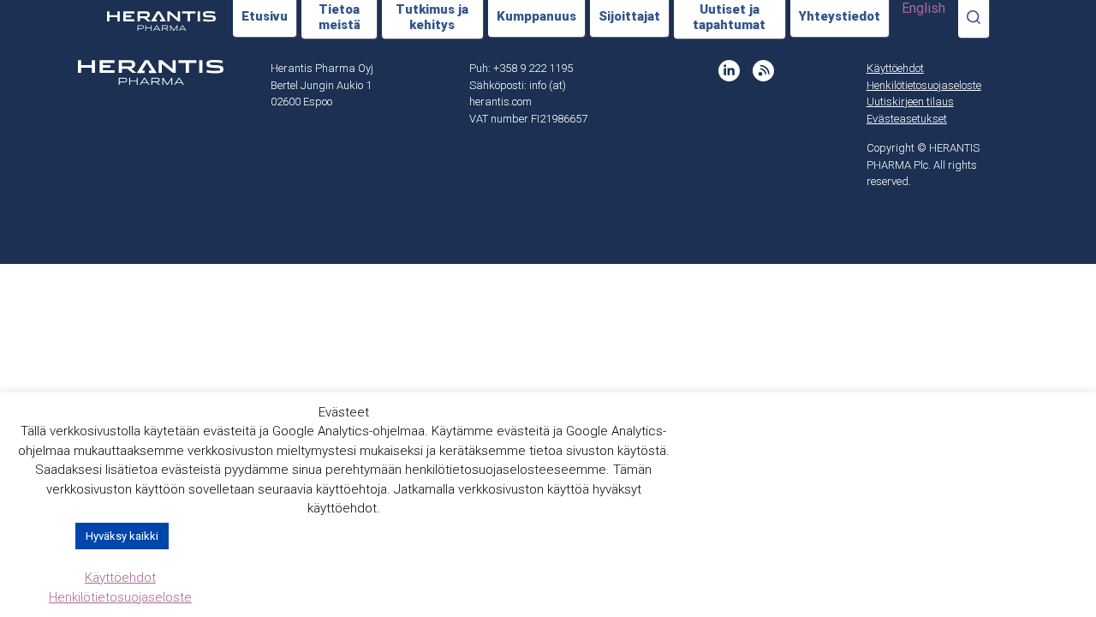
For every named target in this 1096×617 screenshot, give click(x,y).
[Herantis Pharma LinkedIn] (729, 70)
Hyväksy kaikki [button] (122, 536)
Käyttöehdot (895, 68)
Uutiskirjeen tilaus (910, 101)
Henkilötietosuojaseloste (924, 85)
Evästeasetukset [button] (907, 118)
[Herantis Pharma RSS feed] (763, 70)
